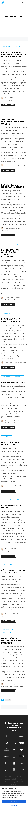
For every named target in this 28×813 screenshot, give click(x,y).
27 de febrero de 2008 (9, 165)
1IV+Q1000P (6, 629)
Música (4, 500)
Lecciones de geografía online (12, 186)
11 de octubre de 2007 (9, 297)
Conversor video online (12, 506)
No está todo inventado (10, 443)
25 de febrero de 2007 (9, 485)
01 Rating (17, 684)
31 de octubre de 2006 (9, 684)
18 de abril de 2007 (9, 420)
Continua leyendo (8, 104)
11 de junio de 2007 (9, 362)
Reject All (14, 809)
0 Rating (16, 97)
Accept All (14, 801)
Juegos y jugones (17, 46)
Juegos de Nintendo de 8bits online (13, 121)
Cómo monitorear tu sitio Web (13, 571)
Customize (14, 805)
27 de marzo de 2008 (9, 97)
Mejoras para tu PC (18, 244)
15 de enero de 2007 (9, 549)
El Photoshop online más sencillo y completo (10, 253)
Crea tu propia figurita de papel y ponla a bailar (13, 54)
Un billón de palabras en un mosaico (11, 640)
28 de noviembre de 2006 (10, 614)
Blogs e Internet (6, 46)
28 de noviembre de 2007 (10, 228)
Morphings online (13, 382)
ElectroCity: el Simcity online (11, 320)
